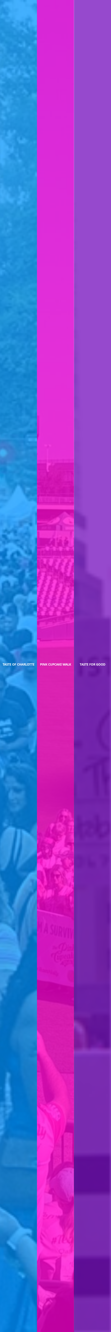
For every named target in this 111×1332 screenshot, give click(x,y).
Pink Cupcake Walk (55, 664)
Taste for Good (92, 664)
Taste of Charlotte (18, 664)
